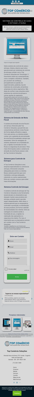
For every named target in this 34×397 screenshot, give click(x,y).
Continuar (17, 393)
